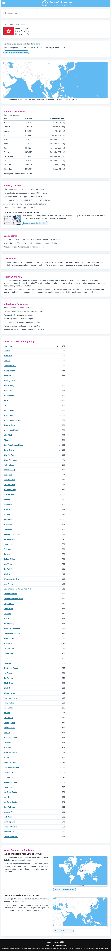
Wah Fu (7, 618)
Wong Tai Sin (9, 371)
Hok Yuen (8, 817)
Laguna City (9, 648)
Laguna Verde (9, 812)
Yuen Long (8, 415)
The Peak (8, 747)
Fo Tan (7, 658)
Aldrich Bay (9, 832)
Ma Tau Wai (8, 708)
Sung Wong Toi (10, 752)
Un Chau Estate (10, 792)
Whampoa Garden (11, 579)
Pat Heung (8, 519)
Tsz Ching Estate (11, 668)
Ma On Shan (9, 410)
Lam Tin (7, 797)
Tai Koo (7, 554)
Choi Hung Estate (11, 837)
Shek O (7, 688)
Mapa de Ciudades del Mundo (64, 889)
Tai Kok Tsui (9, 569)
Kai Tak (7, 509)
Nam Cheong (9, 470)
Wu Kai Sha (8, 643)
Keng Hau (8, 787)
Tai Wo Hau (8, 678)
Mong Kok (8, 475)
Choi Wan (8, 529)
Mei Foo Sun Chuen (12, 534)
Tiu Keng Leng (10, 490)
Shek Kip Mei (9, 822)
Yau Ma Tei (8, 584)
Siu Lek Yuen (9, 480)
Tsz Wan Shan (10, 539)
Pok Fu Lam (9, 465)
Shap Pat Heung (10, 460)
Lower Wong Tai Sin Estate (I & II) (17, 589)
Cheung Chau (9, 723)
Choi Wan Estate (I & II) (13, 633)
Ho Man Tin (8, 718)
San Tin (7, 733)
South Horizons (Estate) (14, 599)
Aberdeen (8, 440)
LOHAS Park (9, 495)
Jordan (7, 514)
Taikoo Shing (9, 559)
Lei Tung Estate (10, 802)
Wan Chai (8, 435)
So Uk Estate (9, 777)
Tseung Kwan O (10, 381)
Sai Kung (7, 549)
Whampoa (8, 524)
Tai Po (6, 400)
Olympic (7, 742)
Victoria (7, 351)
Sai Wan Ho (8, 772)
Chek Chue (8, 683)
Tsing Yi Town (9, 425)
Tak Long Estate (10, 782)
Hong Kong (35, 44)
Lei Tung (7, 614)
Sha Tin (7, 361)
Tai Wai (7, 713)
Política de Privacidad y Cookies (55, 945)
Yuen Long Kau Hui (12, 430)
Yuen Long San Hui (12, 420)
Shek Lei (7, 574)
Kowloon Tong (10, 762)
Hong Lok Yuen (10, 698)
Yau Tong (8, 564)
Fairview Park (9, 703)
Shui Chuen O (9, 728)
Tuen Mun (8, 356)
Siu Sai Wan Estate (11, 767)
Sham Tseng (9, 623)
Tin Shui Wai (9, 395)
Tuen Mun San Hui (11, 737)
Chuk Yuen (8, 609)
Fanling (7, 405)
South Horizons (10, 594)
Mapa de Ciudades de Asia (63, 931)
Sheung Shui (9, 693)
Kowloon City (9, 376)
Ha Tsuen (8, 673)
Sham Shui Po (10, 366)
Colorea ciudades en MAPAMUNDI (16, 52)
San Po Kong (9, 807)
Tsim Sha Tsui (9, 638)
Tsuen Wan (8, 390)
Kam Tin (7, 663)
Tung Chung (9, 450)
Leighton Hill (9, 604)
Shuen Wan (8, 653)
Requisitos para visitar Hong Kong (34, 223)
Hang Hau (8, 544)
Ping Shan (8, 504)
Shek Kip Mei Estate (12, 628)
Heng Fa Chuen (10, 827)
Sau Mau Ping (9, 485)
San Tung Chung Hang (13, 445)
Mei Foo (7, 500)
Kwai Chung (9, 386)
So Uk (6, 757)
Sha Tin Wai (9, 455)
